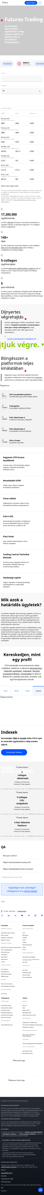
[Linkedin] (9, 915)
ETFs (37, 674)
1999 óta (10, 222)
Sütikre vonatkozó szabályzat (27, 1134)
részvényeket (26, 674)
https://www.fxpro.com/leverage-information (18, 201)
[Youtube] (22, 915)
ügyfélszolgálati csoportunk (9, 1167)
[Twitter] (15, 915)
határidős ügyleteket (13, 671)
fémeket (36, 671)
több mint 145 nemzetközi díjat (11, 248)
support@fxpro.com (6, 1173)
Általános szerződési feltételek (33, 1132)
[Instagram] (35, 915)
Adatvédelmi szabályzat (9, 1134)
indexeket (27, 671)
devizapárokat (36, 668)
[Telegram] (29, 915)
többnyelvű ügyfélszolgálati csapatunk (21, 268)
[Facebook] (2, 915)
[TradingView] (42, 915)
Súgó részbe (30, 890)
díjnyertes (38, 377)
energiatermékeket (11, 674)
